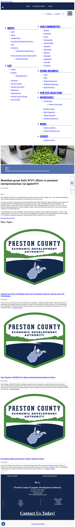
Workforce (47, 97)
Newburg (47, 53)
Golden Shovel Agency (38, 524)
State (45, 78)
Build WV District (21, 76)
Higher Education (49, 115)
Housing (13, 73)
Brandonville (48, 40)
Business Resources (50, 81)
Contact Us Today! (37, 513)
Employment (48, 101)
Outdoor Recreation (17, 87)
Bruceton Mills (48, 43)
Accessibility (58, 504)
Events (44, 136)
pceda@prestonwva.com (39, 494)
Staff (12, 32)
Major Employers (49, 112)
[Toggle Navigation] (70, 13)
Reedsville (47, 56)
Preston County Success (52, 131)
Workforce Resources (51, 118)
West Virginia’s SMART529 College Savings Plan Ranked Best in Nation (28, 377)
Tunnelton (47, 65)
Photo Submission (22, 59)
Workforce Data (49, 109)
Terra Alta (47, 62)
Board (13, 35)
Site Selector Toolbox (39, 6)
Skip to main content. (7, 1)
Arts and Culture (16, 84)
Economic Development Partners (22, 41)
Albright (46, 30)
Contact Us (14, 48)
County (20, 502)
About (11, 28)
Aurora (46, 37)
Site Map (58, 500)
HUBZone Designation (51, 84)
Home (28, 6)
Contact (50, 6)
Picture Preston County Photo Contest (24, 56)
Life (9, 65)
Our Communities (50, 26)
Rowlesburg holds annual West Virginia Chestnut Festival (22, 459)
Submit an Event (49, 140)
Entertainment (16, 93)
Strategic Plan (15, 38)
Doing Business (49, 70)
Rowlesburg (48, 59)
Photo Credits (58, 499)
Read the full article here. (8, 218)
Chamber (20, 504)
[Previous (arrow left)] (1, 472)
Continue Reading (17, 307)
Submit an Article (49, 128)
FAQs (12, 45)
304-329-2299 (38, 493)
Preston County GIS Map (19, 96)
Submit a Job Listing (55, 104)
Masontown (47, 49)
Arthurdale (47, 34)
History (13, 69)
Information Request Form (25, 51)
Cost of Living (15, 100)
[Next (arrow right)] (3, 472)
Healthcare (14, 90)
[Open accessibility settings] (3, 524)
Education (14, 80)
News (43, 123)
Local (45, 75)
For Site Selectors (51, 92)
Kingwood (47, 46)
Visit (20, 505)
